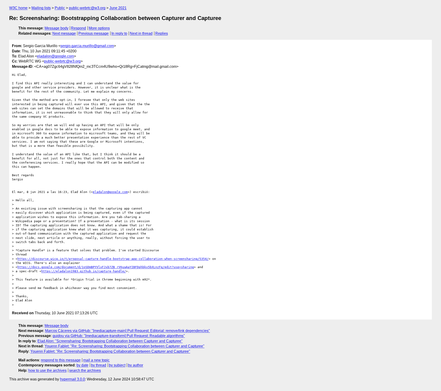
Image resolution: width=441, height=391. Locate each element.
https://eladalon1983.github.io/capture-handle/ (83, 271)
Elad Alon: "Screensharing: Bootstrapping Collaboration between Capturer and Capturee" (110, 341)
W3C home (18, 8)
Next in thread (141, 33)
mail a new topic (96, 360)
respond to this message (61, 360)
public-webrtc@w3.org (87, 8)
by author (135, 365)
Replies (161, 33)
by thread (98, 365)
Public (60, 8)
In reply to (119, 33)
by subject (117, 365)
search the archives (85, 370)
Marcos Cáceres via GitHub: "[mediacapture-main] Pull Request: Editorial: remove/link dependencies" (127, 331)
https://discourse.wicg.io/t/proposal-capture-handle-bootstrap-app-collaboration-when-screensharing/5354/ (113, 259)
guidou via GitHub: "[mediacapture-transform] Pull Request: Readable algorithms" (119, 336)
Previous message (93, 33)
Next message (64, 33)
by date (82, 365)
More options (99, 28)
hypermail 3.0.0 (72, 379)
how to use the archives (47, 370)
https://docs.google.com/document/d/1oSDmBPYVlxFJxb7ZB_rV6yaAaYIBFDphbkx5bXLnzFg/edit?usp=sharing (105, 267)
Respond (78, 28)
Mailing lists (41, 8)
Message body (56, 28)
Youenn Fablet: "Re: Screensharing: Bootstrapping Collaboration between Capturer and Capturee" (124, 346)
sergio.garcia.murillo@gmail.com (87, 46)
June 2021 (118, 8)
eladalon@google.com (55, 56)
